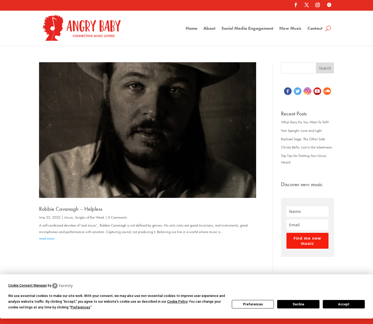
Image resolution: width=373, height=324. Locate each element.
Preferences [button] (80, 307)
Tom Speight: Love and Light (301, 130)
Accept (344, 304)
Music (68, 217)
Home (191, 28)
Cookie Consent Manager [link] (27, 285)
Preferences (253, 304)
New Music (290, 28)
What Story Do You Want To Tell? (305, 122)
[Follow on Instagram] (317, 5)
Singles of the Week (89, 217)
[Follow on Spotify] (329, 5)
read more (46, 238)
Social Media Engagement (247, 28)
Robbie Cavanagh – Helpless (70, 208)
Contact (314, 28)
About (209, 28)
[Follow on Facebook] (295, 5)
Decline (298, 304)
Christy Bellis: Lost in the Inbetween (306, 147)
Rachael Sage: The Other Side (303, 138)
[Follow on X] (306, 5)
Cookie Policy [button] (177, 302)
